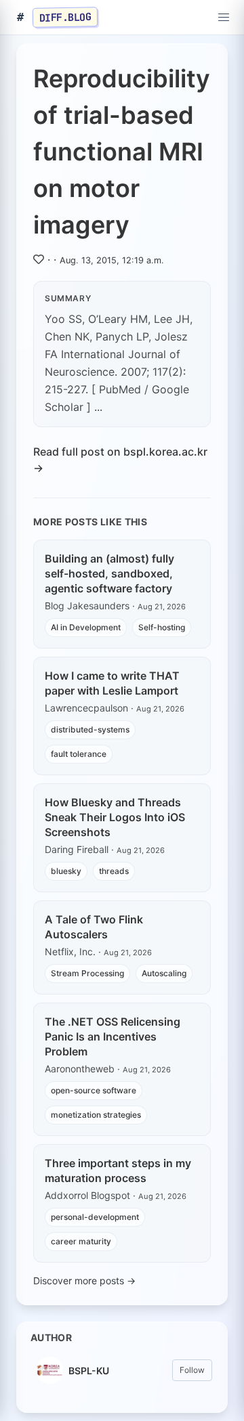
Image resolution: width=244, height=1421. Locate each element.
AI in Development (86, 627)
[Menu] (223, 17)
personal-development (95, 1217)
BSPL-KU (88, 1370)
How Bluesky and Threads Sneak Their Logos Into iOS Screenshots (115, 817)
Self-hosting (161, 627)
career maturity (81, 1241)
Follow (192, 1370)
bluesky (66, 871)
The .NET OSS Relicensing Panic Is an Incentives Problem (112, 1036)
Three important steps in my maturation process (118, 1170)
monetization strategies (96, 1115)
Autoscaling (164, 973)
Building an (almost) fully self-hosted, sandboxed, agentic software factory (109, 573)
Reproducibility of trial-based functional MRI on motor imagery (121, 152)
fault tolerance (78, 754)
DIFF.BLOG (65, 16)
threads (114, 871)
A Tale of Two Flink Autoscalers (94, 927)
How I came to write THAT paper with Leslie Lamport (112, 683)
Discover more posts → (84, 1280)
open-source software (93, 1090)
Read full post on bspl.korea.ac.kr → (120, 460)
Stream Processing (87, 973)
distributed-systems (90, 729)
